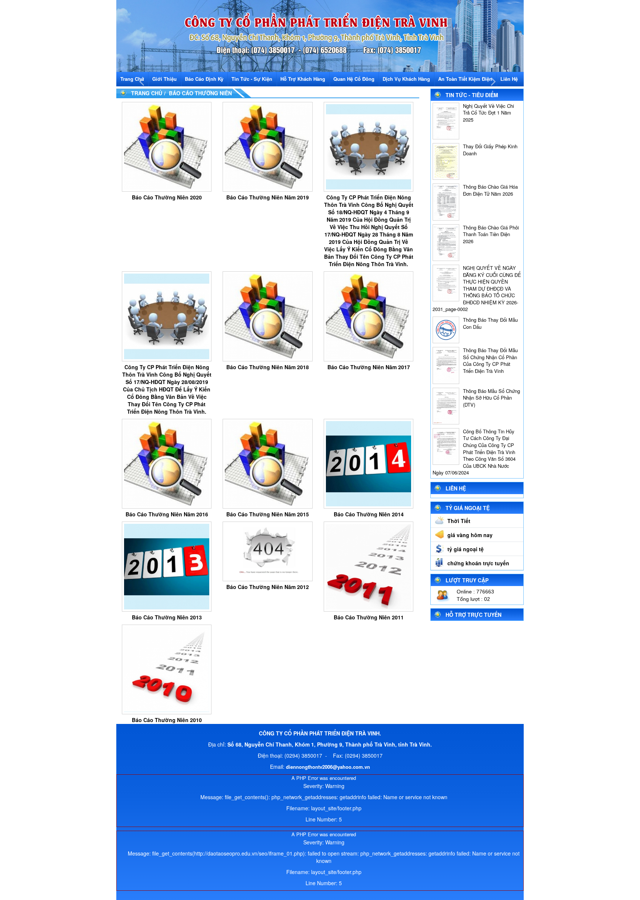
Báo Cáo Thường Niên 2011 (369, 617)
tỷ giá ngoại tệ (465, 549)
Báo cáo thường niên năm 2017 (368, 367)
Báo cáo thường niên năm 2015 (267, 514)
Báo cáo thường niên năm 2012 (267, 586)
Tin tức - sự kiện (251, 78)
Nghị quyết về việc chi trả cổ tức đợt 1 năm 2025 (488, 112)
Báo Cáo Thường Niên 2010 (167, 720)
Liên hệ (509, 78)
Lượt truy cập (467, 580)
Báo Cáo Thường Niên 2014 (369, 514)
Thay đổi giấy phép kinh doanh (490, 150)
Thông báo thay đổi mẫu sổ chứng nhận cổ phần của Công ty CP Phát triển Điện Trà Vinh (490, 360)
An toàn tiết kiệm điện (465, 78)
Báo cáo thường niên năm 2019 (267, 197)
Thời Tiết (458, 521)
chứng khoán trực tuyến (478, 563)
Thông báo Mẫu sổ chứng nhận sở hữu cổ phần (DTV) (491, 397)
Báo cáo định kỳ (204, 78)
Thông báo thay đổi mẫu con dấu (490, 323)
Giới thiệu (164, 78)
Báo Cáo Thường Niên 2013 (167, 617)
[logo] (320, 35)
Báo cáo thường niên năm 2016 (167, 514)
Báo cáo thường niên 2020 (167, 197)
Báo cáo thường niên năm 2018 (267, 367)
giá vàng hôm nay (470, 535)
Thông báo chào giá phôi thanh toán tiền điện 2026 (491, 234)
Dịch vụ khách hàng (406, 78)
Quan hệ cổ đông (353, 78)
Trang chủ (132, 78)
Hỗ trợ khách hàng (302, 78)
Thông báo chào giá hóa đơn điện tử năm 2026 (490, 190)
